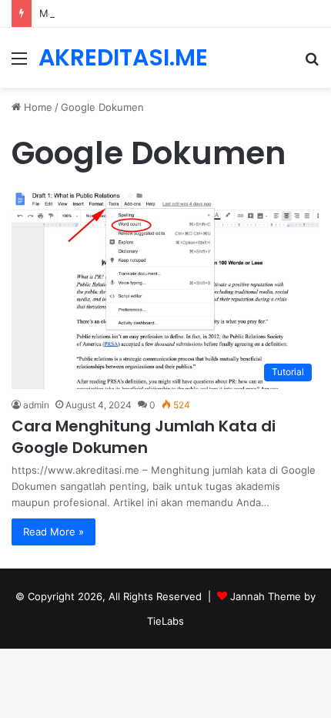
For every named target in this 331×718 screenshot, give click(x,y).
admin (36, 405)
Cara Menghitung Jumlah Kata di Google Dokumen (144, 436)
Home (36, 107)
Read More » (53, 531)
